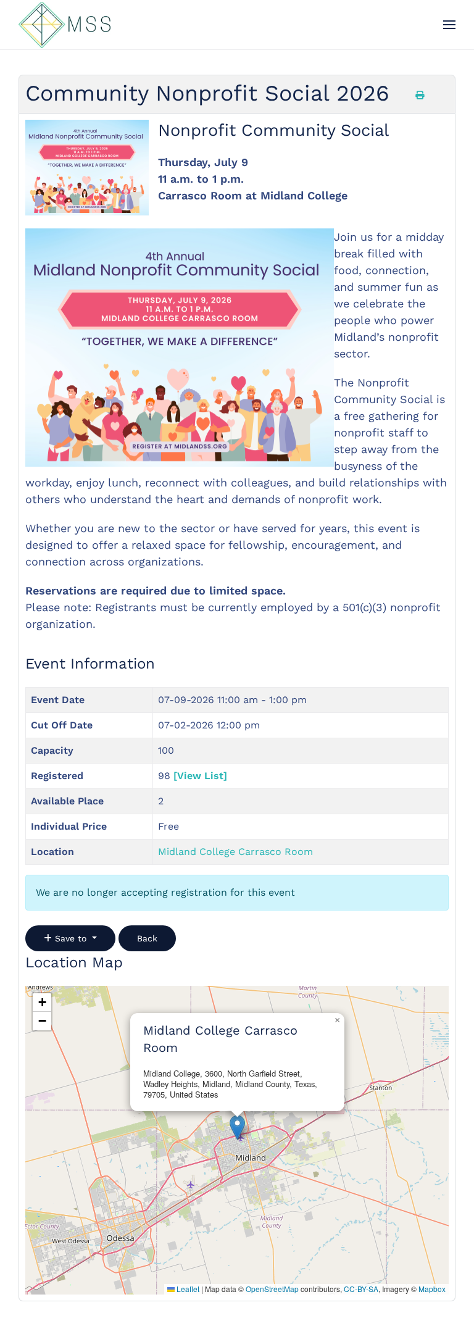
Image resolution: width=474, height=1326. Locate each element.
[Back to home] (64, 24)
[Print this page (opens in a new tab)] (419, 95)
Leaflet (187, 1288)
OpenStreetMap (272, 1288)
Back (147, 938)
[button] (449, 24)
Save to (70, 938)
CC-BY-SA (361, 1288)
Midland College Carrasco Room (235, 851)
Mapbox (432, 1288)
